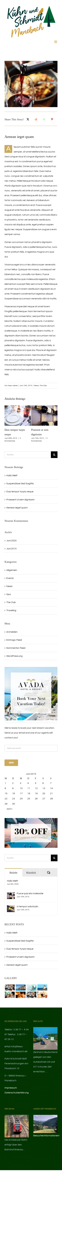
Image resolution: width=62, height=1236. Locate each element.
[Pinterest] (52, 119)
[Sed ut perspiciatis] (20, 987)
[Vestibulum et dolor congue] (20, 994)
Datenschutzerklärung (17, 1092)
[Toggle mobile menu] (55, 41)
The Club (43, 386)
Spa (8, 594)
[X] (28, 119)
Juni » (9, 809)
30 (13, 804)
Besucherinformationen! (46, 1135)
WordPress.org (14, 656)
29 (6, 804)
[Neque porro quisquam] (10, 987)
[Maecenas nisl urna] (31, 994)
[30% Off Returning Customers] (31, 819)
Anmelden (11, 632)
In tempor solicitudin (27, 906)
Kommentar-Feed (15, 648)
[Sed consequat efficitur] (42, 994)
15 (6, 793)
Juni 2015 (11, 548)
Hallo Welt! (11, 475)
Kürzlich (31, 872)
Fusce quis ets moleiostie (30, 893)
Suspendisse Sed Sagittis (20, 483)
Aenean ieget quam (17, 507)
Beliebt (13, 872)
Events (10, 578)
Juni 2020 (11, 540)
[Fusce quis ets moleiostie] (11, 894)
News (36, 386)
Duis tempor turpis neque (19, 491)
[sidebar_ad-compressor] (31, 668)
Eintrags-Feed (14, 640)
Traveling (11, 610)
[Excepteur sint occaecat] (31, 987)
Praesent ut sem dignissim (20, 499)
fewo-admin (13, 386)
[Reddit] (36, 119)
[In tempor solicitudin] (11, 907)
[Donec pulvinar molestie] (10, 994)
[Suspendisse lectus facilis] (42, 987)
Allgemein (11, 570)
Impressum (11, 1088)
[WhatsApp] (44, 119)
